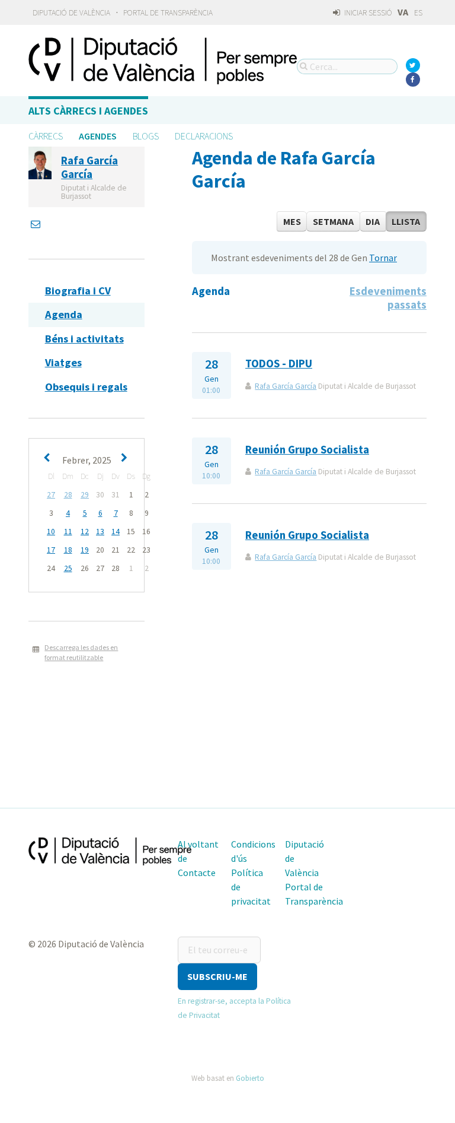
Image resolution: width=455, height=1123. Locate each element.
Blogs (146, 136)
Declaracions (204, 136)
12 (85, 531)
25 (68, 568)
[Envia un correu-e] (36, 223)
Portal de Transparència (168, 13)
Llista (406, 221)
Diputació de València (71, 13)
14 (115, 531)
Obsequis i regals (86, 387)
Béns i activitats (84, 338)
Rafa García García (285, 386)
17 (51, 550)
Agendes (98, 136)
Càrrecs (45, 136)
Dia (373, 221)
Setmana (333, 221)
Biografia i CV (78, 290)
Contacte (197, 872)
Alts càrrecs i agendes (88, 111)
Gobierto (250, 1078)
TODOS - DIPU (278, 363)
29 (85, 495)
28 (68, 495)
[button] (217, 976)
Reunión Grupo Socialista (307, 449)
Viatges (63, 362)
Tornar (383, 258)
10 (51, 531)
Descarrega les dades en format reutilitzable (81, 652)
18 (68, 550)
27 (51, 495)
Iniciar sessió (367, 13)
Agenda (63, 314)
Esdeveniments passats (388, 297)
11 (68, 531)
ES (418, 13)
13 (100, 531)
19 (85, 550)
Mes (292, 221)
